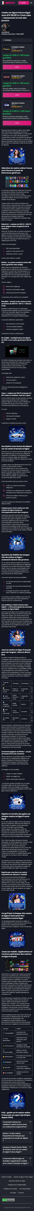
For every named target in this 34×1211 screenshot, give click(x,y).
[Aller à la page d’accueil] (8, 2)
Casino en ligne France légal (23, 1177)
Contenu (8, 40)
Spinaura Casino (18, 103)
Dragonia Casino (18, 76)
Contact (21, 1193)
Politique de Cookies (10, 1189)
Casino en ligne (6, 1177)
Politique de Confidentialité (17, 1185)
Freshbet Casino (18, 47)
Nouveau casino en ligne (17, 1181)
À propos (13, 1193)
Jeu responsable (24, 1189)
